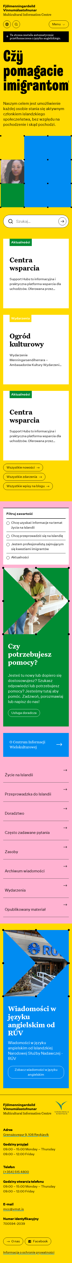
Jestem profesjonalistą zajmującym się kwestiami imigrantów (37, 546)
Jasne (59, 514)
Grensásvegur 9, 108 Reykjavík (26, 1135)
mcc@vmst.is (13, 1209)
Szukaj (62, 221)
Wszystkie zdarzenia (22, 477)
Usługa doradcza (24, 713)
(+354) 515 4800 (16, 1172)
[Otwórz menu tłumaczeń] (7, 24)
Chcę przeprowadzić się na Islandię (37, 536)
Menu (56, 24)
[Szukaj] (16, 24)
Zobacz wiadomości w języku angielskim (36, 1072)
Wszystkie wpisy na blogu (26, 486)
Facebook (40, 1241)
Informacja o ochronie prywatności (28, 1252)
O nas (15, 1241)
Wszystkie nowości (21, 467)
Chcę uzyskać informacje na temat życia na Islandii (36, 525)
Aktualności (20, 557)
